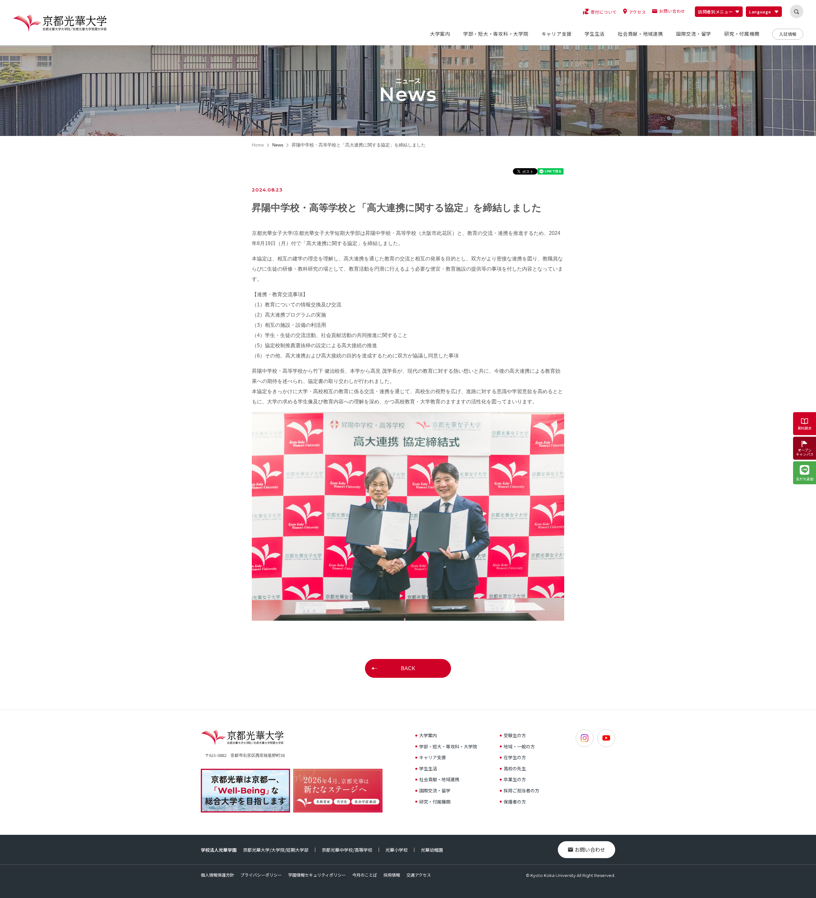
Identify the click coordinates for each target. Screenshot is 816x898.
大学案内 (428, 735)
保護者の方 (515, 801)
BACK (408, 668)
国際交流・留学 (434, 790)
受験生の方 (515, 735)
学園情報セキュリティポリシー (317, 875)
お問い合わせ (590, 849)
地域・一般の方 (519, 746)
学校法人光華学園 (219, 850)
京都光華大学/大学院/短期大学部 (276, 850)
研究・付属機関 (434, 801)
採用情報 (391, 875)
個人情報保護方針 (217, 875)
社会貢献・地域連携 (439, 779)
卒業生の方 (515, 779)
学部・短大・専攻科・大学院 (448, 746)
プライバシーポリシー (261, 875)
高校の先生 (515, 768)
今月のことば (364, 875)
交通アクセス (418, 875)
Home (258, 144)
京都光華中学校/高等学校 (347, 850)
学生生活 (428, 768)
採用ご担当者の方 (521, 790)
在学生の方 (515, 757)
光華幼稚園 (432, 850)
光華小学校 (396, 850)
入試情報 (788, 34)
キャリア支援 (432, 757)
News (277, 144)
